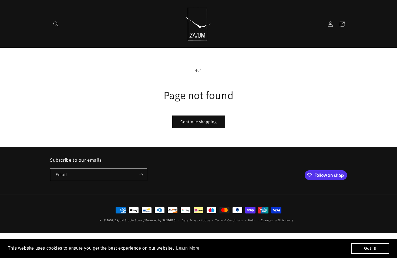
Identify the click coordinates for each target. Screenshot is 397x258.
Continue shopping (198, 121)
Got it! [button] (370, 248)
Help (251, 220)
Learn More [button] (188, 248)
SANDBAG (169, 220)
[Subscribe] (141, 174)
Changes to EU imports (277, 220)
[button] (56, 24)
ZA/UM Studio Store (129, 220)
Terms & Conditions (229, 220)
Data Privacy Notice (196, 220)
